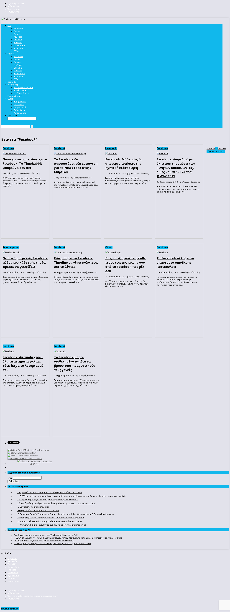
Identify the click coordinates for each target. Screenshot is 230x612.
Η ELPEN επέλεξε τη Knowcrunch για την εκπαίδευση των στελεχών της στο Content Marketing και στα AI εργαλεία (68, 537)
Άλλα (16, 50)
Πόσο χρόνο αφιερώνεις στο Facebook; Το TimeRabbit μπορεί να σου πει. (25, 163)
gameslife (12, 561)
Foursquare (19, 45)
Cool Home (13, 572)
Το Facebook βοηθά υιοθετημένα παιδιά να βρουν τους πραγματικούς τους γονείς (74, 363)
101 (213, 148)
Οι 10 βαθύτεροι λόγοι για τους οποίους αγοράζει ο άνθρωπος (43, 540)
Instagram (18, 48)
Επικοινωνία (13, 11)
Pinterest (18, 42)
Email (10, 478)
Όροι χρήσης (14, 9)
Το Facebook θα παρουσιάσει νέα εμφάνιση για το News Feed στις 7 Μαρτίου (75, 165)
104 (223, 148)
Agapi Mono (13, 575)
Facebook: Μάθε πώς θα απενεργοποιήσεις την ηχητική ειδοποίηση (123, 163)
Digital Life (12, 558)
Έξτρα (10, 98)
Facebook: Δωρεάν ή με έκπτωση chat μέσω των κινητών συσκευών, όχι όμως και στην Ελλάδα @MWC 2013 (176, 167)
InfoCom (11, 578)
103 (219, 148)
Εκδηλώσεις (19, 110)
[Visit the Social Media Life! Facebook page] (28, 450)
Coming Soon (14, 567)
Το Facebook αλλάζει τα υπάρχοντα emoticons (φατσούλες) (175, 262)
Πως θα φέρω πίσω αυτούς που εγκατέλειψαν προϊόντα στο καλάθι (46, 535)
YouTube (18, 36)
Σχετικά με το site (16, 3)
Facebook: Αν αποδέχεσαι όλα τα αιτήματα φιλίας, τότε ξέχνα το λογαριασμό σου (23, 363)
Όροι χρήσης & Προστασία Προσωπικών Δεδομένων (33, 595)
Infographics (20, 101)
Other (108, 247)
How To (11, 53)
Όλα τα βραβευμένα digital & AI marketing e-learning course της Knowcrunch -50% (52, 543)
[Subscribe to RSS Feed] (29, 461)
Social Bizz (13, 81)
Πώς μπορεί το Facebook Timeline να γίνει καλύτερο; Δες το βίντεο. (76, 262)
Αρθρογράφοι (14, 6)
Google (17, 34)
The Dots (12, 569)
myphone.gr (13, 581)
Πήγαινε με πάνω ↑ (216, 151)
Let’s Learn (19, 104)
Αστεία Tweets (21, 90)
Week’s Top (13, 84)
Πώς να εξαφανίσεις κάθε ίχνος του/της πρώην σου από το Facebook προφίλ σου (125, 264)
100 (210, 148)
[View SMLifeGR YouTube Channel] (25, 458)
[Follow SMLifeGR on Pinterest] (23, 455)
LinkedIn (18, 39)
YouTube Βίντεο (21, 93)
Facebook (18, 28)
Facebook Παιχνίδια (23, 87)
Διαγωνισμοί (20, 107)
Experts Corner (15, 96)
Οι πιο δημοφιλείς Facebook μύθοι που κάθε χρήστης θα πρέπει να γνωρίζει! (25, 262)
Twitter (17, 31)
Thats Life (12, 564)
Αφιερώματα (20, 112)
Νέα (9, 25)
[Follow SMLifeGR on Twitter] (22, 452)
